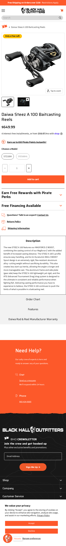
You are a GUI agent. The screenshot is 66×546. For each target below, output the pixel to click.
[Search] (59, 18)
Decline (31, 531)
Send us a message (27, 380)
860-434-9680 (25, 401)
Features (33, 309)
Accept (31, 523)
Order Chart (33, 299)
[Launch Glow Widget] (7, 538)
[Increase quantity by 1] (28, 168)
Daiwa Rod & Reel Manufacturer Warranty (33, 319)
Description (33, 241)
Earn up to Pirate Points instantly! (26, 142)
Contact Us (43, 215)
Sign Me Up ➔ (33, 467)
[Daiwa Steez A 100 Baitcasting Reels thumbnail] (8, 102)
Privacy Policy (43, 515)
